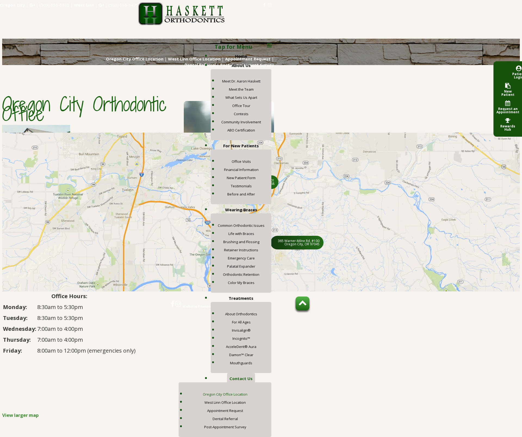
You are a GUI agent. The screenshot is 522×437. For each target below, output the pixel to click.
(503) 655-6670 (54, 5)
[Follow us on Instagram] (269, 5)
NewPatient (507, 92)
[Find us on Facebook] (264, 5)
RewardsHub (507, 127)
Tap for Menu (233, 46)
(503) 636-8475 (123, 5)
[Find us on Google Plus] (32, 5)
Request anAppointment (507, 110)
